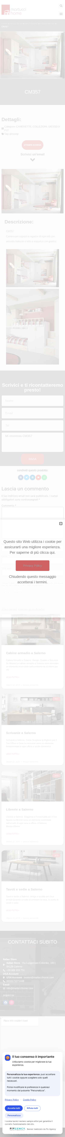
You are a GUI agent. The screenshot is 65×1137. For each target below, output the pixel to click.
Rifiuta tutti (32, 1108)
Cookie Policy (29, 1099)
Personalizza (14, 1115)
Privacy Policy (12, 1099)
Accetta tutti (14, 1108)
